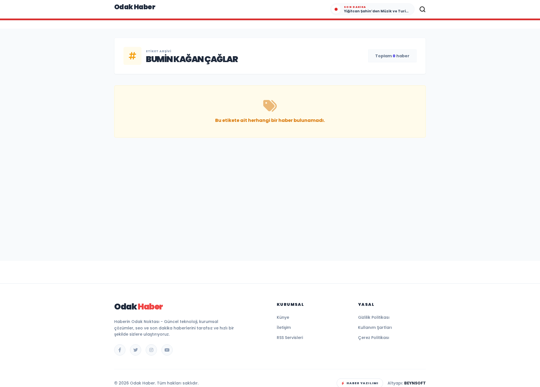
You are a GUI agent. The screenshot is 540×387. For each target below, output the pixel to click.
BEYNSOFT (415, 383)
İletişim (284, 327)
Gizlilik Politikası (374, 317)
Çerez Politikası (373, 337)
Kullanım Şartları (375, 327)
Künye (283, 317)
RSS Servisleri (290, 337)
